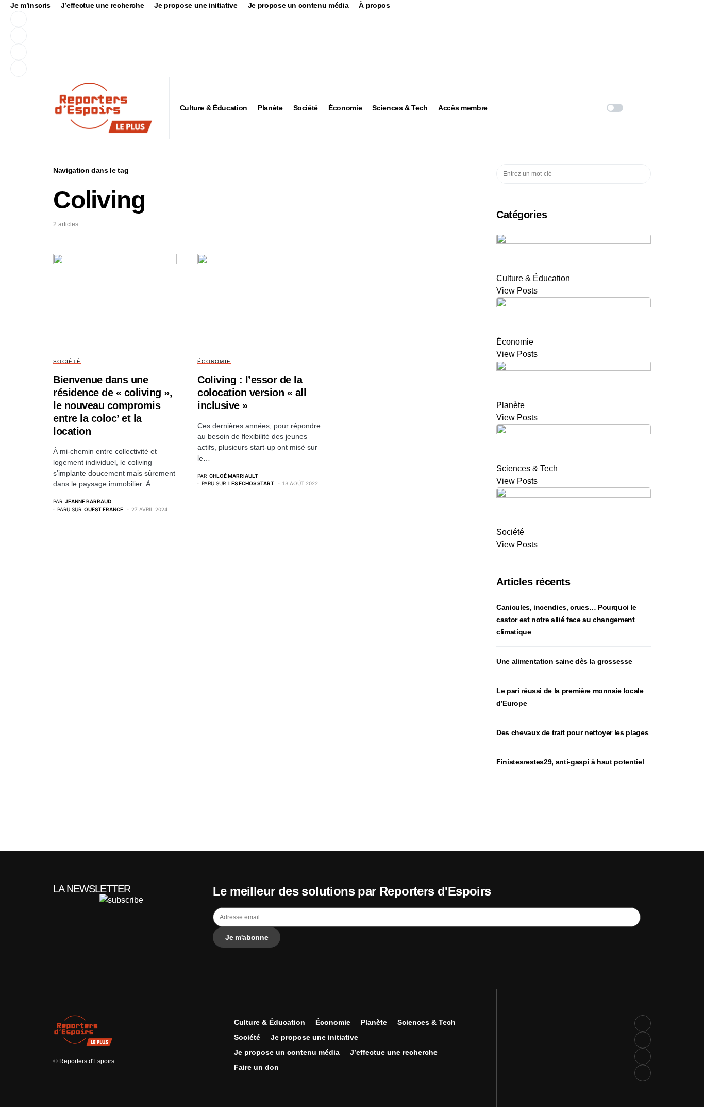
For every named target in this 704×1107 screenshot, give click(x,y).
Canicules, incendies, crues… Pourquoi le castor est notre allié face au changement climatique (566, 619)
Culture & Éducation (269, 1022)
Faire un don (256, 1067)
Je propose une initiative (195, 5)
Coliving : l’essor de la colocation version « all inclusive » (251, 392)
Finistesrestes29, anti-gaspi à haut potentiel (570, 762)
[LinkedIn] (202, 68)
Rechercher (642, 174)
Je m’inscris (30, 5)
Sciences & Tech (426, 1022)
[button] (614, 108)
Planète (374, 1022)
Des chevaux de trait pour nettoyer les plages (572, 732)
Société (67, 361)
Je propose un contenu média (298, 5)
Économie (214, 361)
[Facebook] (202, 19)
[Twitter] (202, 35)
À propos (374, 5)
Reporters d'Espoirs (86, 1061)
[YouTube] (202, 52)
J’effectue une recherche (102, 5)
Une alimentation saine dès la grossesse (564, 661)
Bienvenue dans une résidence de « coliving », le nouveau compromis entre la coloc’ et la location (112, 405)
